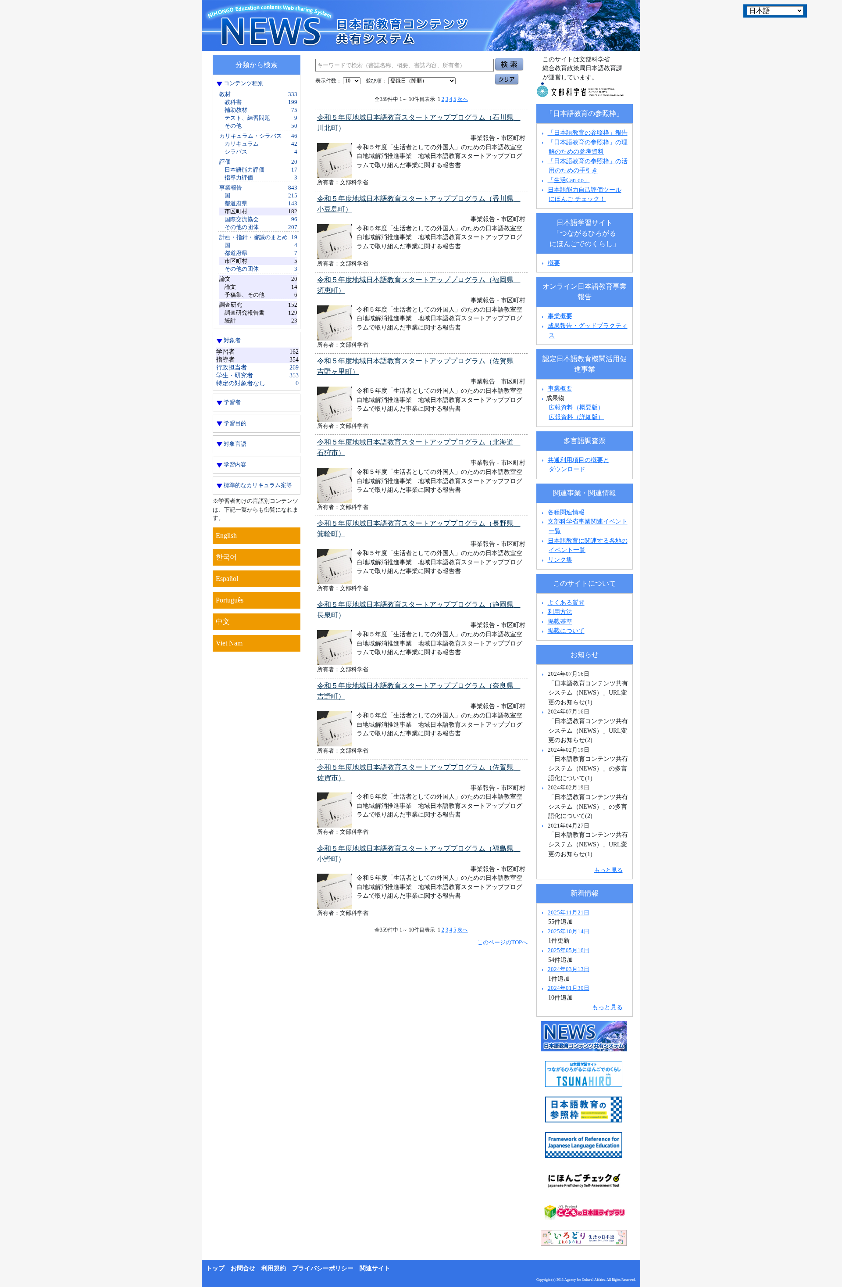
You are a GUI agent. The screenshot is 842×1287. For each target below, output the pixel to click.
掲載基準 (560, 621)
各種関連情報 (565, 512)
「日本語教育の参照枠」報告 (588, 132)
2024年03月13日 (568, 969)
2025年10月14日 (568, 931)
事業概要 (560, 315)
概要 (554, 262)
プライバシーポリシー (322, 1268)
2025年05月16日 (568, 950)
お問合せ (243, 1268)
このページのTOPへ (502, 942)
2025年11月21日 (568, 912)
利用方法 (560, 611)
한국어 (226, 557)
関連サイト (375, 1268)
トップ (215, 1268)
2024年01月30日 (568, 988)
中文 (223, 621)
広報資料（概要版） (576, 407)
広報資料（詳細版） (576, 416)
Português (229, 600)
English (226, 535)
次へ (462, 99)
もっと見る (608, 870)
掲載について (566, 630)
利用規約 (273, 1268)
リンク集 (560, 559)
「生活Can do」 (569, 179)
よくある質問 (566, 602)
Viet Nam (229, 643)
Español (227, 578)
